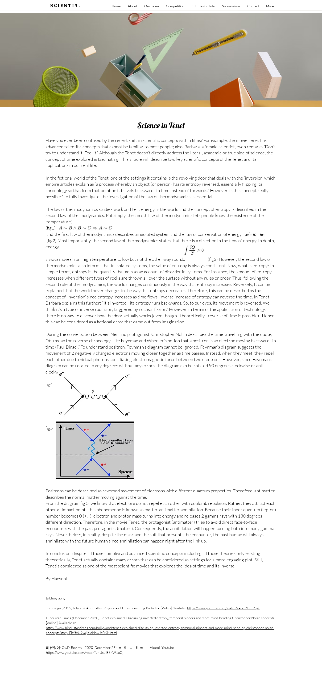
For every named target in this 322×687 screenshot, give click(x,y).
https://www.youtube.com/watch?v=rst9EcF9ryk (223, 608)
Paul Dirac (66, 347)
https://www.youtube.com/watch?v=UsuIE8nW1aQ (84, 652)
